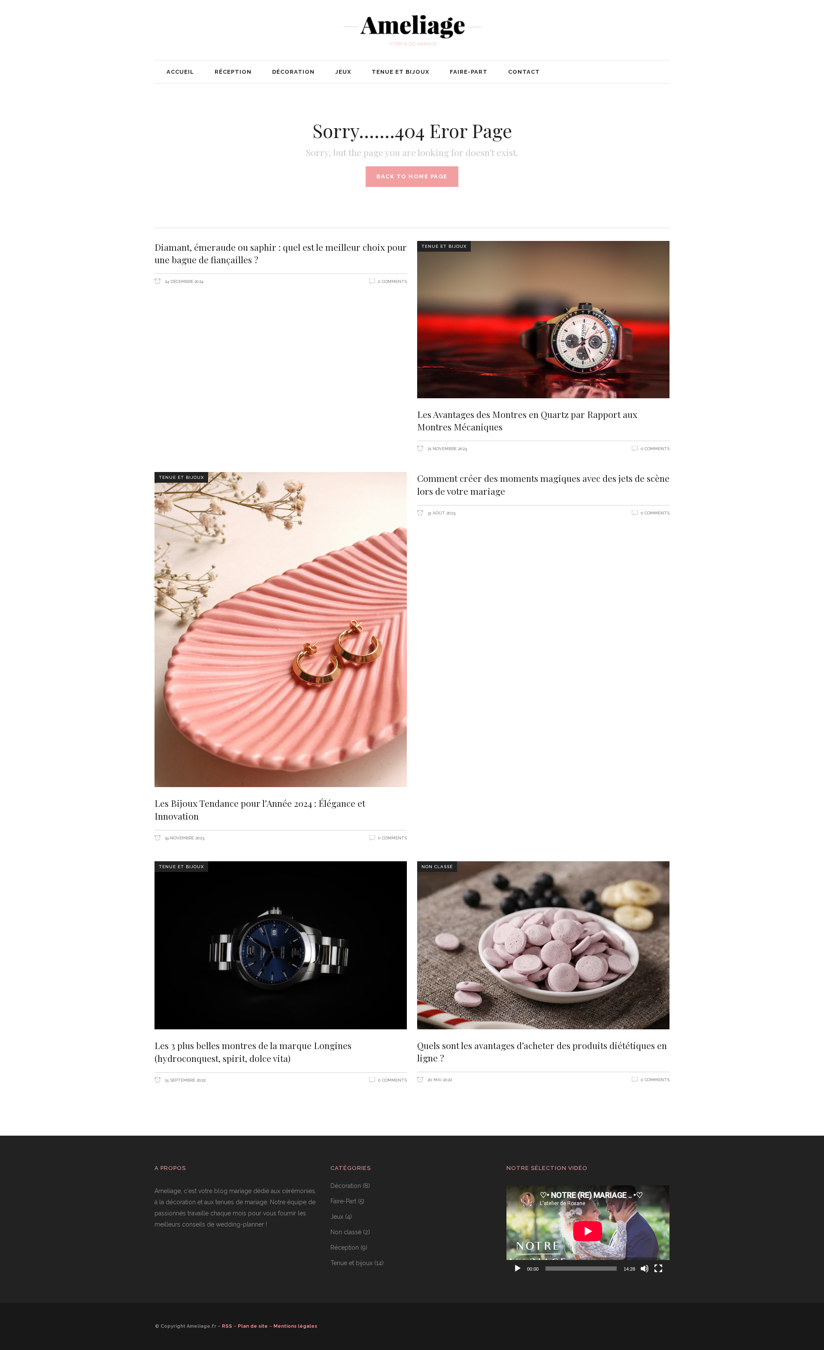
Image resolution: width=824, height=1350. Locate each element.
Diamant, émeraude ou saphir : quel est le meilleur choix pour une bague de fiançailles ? (280, 253)
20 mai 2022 (439, 1079)
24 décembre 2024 (183, 281)
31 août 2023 (440, 513)
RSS (227, 1326)
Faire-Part (343, 1201)
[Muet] (644, 1268)
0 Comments (392, 281)
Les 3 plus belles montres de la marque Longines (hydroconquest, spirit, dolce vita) (252, 1051)
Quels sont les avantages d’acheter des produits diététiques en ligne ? (542, 1051)
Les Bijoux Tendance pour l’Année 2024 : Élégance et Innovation (259, 809)
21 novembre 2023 (446, 448)
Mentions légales (295, 1326)
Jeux (336, 1216)
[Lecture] (517, 1268)
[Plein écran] (658, 1268)
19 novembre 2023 (184, 838)
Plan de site (253, 1326)
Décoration (345, 1185)
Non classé (437, 866)
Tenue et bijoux (444, 246)
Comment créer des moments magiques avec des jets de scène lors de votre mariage (543, 484)
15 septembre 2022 (185, 1080)
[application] (588, 1231)
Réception (344, 1247)
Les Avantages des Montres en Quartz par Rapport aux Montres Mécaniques (527, 420)
